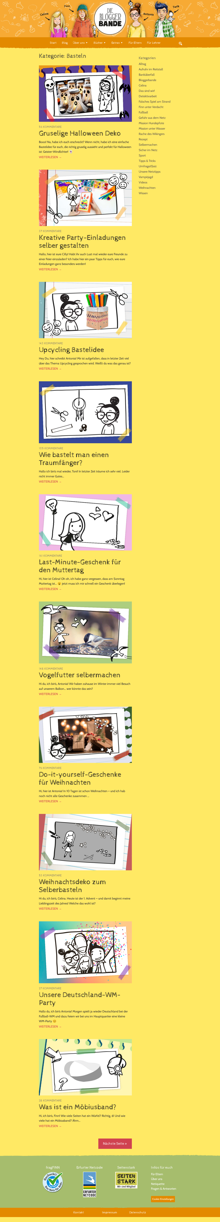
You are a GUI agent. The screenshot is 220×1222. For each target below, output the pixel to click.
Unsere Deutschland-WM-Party (79, 999)
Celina (143, 85)
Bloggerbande (147, 80)
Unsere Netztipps (149, 171)
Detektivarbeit (148, 96)
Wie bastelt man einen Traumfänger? (74, 459)
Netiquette (157, 1184)
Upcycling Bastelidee (71, 350)
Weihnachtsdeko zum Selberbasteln (72, 886)
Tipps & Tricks (147, 161)
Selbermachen (148, 144)
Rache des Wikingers (151, 134)
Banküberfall (147, 74)
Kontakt (78, 1212)
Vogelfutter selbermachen (79, 675)
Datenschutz (137, 1212)
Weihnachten (147, 188)
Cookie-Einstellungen (163, 1199)
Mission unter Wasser (152, 128)
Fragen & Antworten (163, 1188)
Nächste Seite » (115, 1144)
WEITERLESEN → (50, 157)
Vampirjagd (146, 177)
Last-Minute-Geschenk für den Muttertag (80, 566)
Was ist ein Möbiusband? (77, 1107)
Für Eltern (157, 1174)
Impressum (109, 1212)
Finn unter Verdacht (151, 107)
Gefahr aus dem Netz (152, 118)
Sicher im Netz (148, 150)
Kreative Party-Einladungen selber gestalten (82, 242)
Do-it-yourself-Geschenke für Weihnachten (80, 778)
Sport (142, 155)
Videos (143, 182)
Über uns (156, 1179)
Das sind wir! (147, 91)
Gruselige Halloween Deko (80, 133)
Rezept (143, 139)
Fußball (143, 112)
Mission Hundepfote (151, 123)
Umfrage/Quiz (148, 166)
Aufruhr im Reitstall (151, 69)
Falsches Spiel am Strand (154, 101)
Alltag (142, 64)
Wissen (143, 193)
